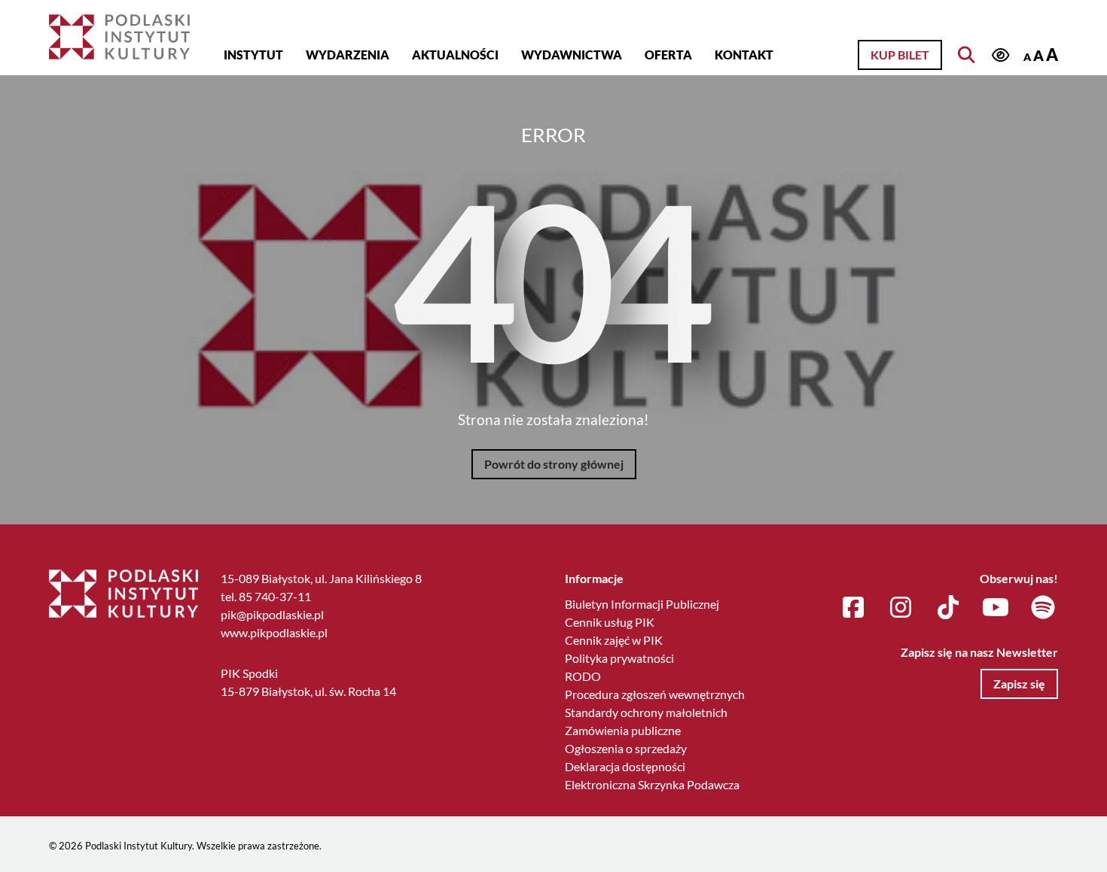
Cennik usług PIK (609, 622)
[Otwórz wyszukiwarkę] (966, 55)
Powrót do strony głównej (554, 464)
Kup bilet (900, 54)
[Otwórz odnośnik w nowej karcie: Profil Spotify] (1043, 608)
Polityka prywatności (619, 658)
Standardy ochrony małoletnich (646, 712)
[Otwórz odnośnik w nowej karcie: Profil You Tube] (995, 608)
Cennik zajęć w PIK (614, 640)
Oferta (668, 54)
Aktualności (455, 54)
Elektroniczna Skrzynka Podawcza (652, 784)
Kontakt (744, 54)
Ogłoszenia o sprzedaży (626, 748)
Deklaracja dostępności (625, 766)
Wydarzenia (347, 54)
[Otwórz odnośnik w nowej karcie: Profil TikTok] (948, 608)
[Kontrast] (1000, 56)
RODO (583, 676)
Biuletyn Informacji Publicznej (642, 604)
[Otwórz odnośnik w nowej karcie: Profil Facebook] (853, 608)
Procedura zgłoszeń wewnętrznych (655, 694)
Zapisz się (1019, 683)
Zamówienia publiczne (623, 730)
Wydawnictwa (571, 54)
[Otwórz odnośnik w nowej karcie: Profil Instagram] (901, 608)
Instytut (253, 54)
